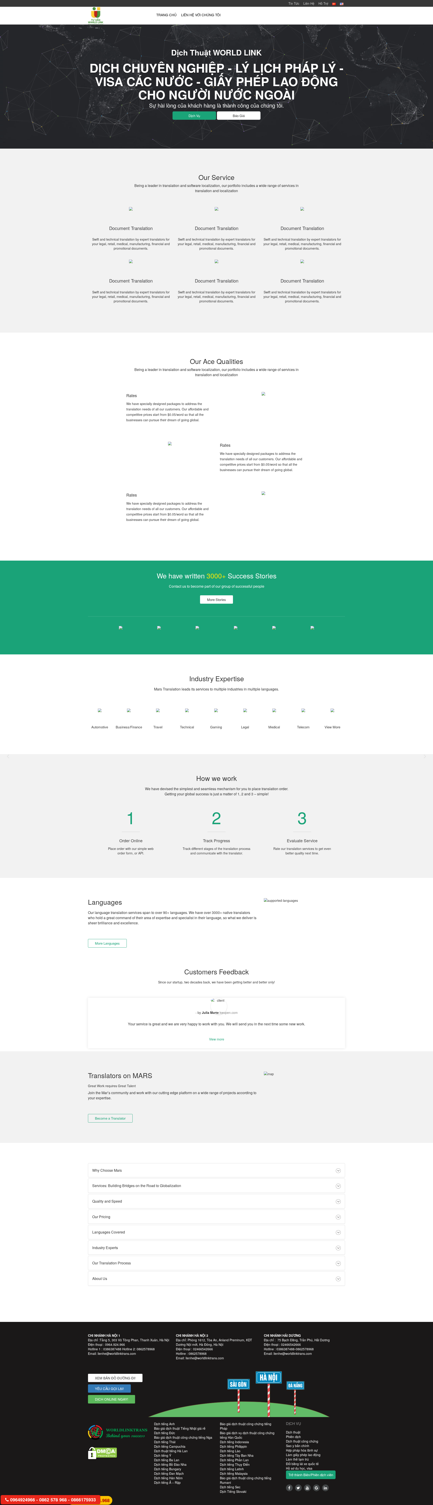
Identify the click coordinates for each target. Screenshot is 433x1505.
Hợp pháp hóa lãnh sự (302, 1450)
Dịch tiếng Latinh (232, 1469)
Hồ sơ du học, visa (299, 1468)
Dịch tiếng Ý (162, 1455)
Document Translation (131, 228)
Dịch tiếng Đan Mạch (169, 1473)
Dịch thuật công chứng (302, 1441)
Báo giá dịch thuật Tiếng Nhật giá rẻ (179, 1428)
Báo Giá (239, 115)
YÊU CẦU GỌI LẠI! (109, 1388)
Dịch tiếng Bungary (167, 1469)
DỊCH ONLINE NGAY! (111, 1399)
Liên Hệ (308, 3)
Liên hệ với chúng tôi (201, 14)
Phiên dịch (293, 1436)
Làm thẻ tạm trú (297, 1459)
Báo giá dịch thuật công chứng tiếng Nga (183, 1437)
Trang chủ (166, 14)
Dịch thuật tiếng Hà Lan (171, 1451)
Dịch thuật (293, 1432)
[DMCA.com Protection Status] (102, 1452)
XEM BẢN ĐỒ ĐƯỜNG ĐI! (115, 1378)
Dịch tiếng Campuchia (169, 1446)
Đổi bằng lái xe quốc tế (302, 1463)
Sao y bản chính (297, 1445)
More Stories (216, 599)
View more (216, 1039)
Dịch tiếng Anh (164, 1424)
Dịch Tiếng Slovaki (233, 1491)
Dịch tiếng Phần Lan (234, 1460)
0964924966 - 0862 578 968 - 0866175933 (52, 1499)
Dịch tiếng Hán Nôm (168, 1478)
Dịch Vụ (194, 115)
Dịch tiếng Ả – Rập (167, 1482)
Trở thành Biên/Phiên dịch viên (310, 1474)
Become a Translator (110, 1118)
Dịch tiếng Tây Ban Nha (236, 1455)
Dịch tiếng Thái (164, 1442)
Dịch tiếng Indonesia (234, 1442)
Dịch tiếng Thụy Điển (235, 1464)
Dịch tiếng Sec (230, 1487)
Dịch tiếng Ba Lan (166, 1460)
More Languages (107, 943)
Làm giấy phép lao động (303, 1454)
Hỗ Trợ (323, 3)
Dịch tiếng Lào (230, 1451)
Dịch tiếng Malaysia (234, 1473)
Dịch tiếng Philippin (233, 1446)
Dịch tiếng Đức (164, 1433)
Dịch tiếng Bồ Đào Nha (170, 1464)
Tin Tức (293, 3)
